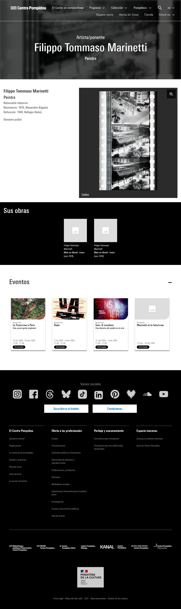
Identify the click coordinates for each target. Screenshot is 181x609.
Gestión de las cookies (118, 598)
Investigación (58, 501)
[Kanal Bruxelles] (115, 550)
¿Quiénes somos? (17, 438)
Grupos (55, 438)
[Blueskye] (66, 395)
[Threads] (50, 395)
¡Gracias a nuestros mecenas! (149, 438)
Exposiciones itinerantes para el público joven (69, 493)
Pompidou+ (141, 8)
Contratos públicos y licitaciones (66, 452)
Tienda (150, 14)
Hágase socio (106, 14)
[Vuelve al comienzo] (172, 600)
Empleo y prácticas (17, 459)
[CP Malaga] (90, 550)
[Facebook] (33, 395)
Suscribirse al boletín (66, 409)
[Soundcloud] (147, 395)
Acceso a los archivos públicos (65, 508)
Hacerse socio (15, 466)
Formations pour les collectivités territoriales (108, 447)
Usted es (165, 14)
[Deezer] (131, 395)
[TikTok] (82, 395)
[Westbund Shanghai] (142, 550)
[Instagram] (17, 395)
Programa (95, 8)
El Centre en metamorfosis (69, 8)
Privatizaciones (58, 445)
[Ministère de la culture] (90, 577)
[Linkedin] (98, 395)
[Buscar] (160, 7)
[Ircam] (48, 550)
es (169, 8)
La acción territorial (18, 481)
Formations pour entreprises (106, 438)
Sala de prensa (58, 515)
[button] (90, 282)
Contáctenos (114, 409)
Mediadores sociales (61, 484)
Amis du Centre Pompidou (148, 445)
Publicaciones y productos (63, 470)
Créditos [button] (85, 194)
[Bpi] (23, 550)
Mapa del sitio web (74, 598)
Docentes (56, 477)
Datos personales (98, 598)
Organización (15, 445)
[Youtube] (164, 395)
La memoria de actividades (21, 452)
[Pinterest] (115, 395)
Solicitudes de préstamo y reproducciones (63, 461)
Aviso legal (59, 598)
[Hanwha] (163, 550)
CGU (86, 598)
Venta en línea (129, 14)
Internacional (15, 474)
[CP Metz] (70, 550)
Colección (117, 8)
